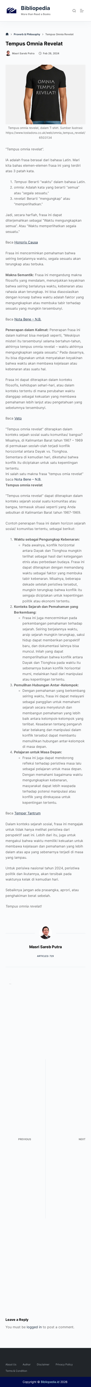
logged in (34, 1327)
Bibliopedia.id (50, 1382)
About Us (11, 1364)
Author (26, 1364)
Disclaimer (43, 1364)
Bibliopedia (35, 8)
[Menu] (82, 11)
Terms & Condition (16, 1370)
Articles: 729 (45, 956)
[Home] (7, 34)
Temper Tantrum (27, 813)
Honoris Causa (26, 242)
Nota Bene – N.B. (27, 319)
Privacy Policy (64, 1364)
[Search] (74, 10)
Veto (18, 418)
